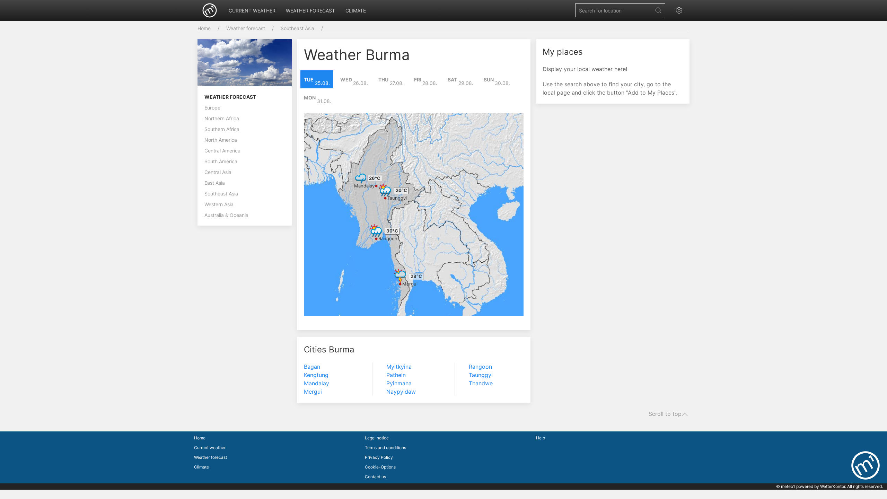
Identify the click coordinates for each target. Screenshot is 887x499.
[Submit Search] (658, 10)
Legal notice (377, 437)
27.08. (391, 81)
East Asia (214, 183)
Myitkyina (399, 366)
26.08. (354, 81)
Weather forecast (310, 11)
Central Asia (217, 172)
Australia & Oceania (226, 215)
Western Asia (219, 204)
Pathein (396, 374)
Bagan (312, 366)
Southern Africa (221, 129)
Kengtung (316, 374)
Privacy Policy (379, 457)
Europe (212, 108)
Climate (355, 11)
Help (540, 437)
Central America (222, 151)
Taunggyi (397, 198)
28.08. (426, 81)
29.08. (460, 81)
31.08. (317, 99)
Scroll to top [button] (665, 414)
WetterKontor (832, 486)
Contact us (375, 476)
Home (204, 28)
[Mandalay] (361, 178)
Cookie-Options (380, 467)
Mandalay (364, 186)
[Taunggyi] (385, 190)
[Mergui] (400, 276)
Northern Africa (221, 118)
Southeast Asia (297, 28)
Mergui (410, 284)
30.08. (497, 81)
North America (220, 140)
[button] (681, 10)
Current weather (252, 11)
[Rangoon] (376, 230)
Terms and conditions (385, 447)
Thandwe (481, 383)
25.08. (317, 81)
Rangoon (387, 238)
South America (220, 161)
